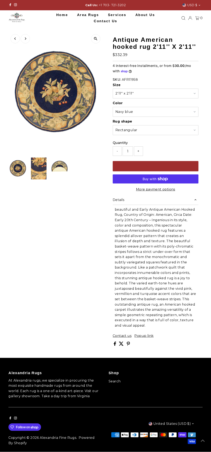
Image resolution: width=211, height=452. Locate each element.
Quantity (120, 143)
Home (62, 15)
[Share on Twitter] (121, 345)
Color (118, 103)
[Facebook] (10, 5)
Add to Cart (155, 166)
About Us (145, 15)
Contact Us (105, 21)
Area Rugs (88, 15)
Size (117, 85)
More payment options (155, 189)
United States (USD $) (172, 424)
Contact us (122, 336)
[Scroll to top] (203, 441)
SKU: (117, 80)
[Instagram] (15, 5)
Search (115, 381)
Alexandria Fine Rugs (58, 438)
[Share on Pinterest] (128, 345)
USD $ (192, 5)
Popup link (144, 336)
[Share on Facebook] (115, 345)
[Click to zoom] (95, 38)
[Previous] (15, 38)
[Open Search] (183, 18)
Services (117, 15)
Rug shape (122, 121)
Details (118, 200)
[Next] (25, 38)
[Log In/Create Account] (190, 18)
